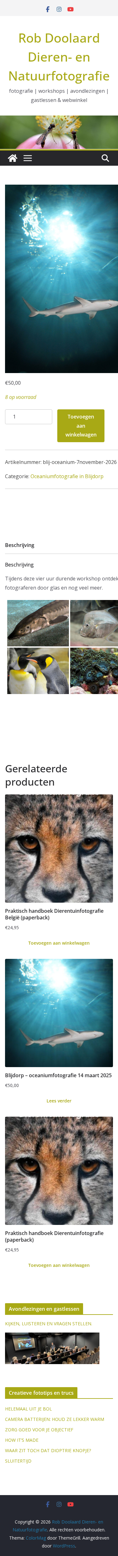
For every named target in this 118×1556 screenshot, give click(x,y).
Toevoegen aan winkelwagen (81, 425)
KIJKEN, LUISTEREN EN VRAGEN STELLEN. (48, 1324)
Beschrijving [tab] (19, 545)
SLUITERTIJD (18, 1461)
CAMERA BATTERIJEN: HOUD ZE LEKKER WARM (54, 1419)
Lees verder (59, 1101)
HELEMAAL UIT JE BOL (28, 1409)
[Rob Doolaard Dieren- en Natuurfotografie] (12, 158)
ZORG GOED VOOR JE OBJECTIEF (39, 1430)
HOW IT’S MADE (21, 1440)
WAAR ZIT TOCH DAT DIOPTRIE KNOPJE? (48, 1450)
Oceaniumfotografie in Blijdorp (67, 476)
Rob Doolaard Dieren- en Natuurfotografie (59, 56)
